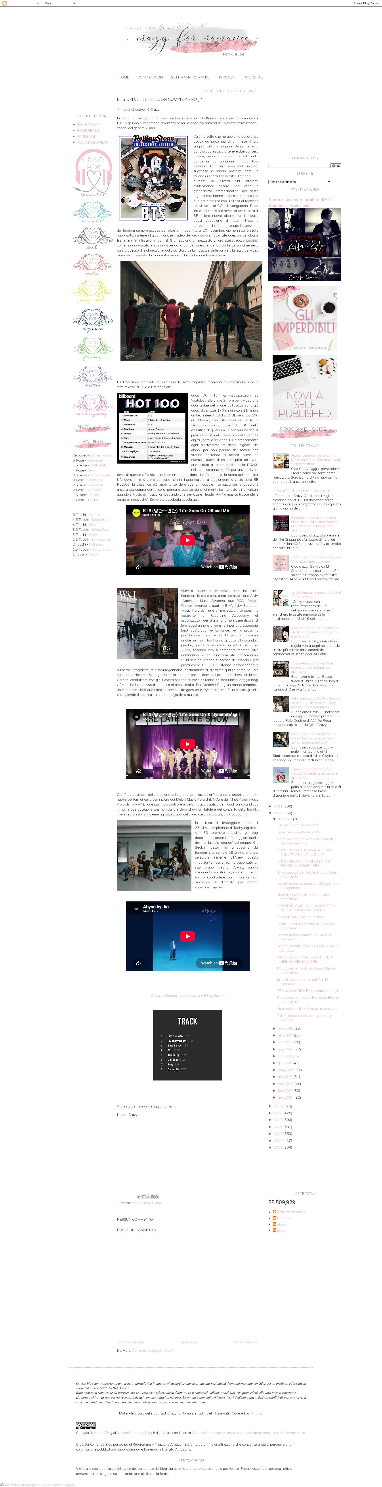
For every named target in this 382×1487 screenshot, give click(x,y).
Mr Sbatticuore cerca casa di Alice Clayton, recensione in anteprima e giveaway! (313, 737)
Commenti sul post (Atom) (152, 1350)
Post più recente (131, 1342)
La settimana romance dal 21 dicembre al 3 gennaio (308, 885)
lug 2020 (285, 1056)
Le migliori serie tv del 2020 (298, 832)
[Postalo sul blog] (144, 1197)
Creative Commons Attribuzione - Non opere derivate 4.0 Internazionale (248, 1432)
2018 (278, 1113)
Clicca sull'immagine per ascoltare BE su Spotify (188, 995)
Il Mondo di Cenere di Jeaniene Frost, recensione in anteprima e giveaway (315, 632)
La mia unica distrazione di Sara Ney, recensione (305, 926)
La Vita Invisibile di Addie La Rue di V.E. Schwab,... (307, 948)
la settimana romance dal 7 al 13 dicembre (303, 981)
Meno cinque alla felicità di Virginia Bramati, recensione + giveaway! (314, 773)
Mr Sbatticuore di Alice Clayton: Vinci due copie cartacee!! (315, 559)
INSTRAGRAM (89, 124)
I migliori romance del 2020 (298, 825)
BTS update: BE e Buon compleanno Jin (308, 990)
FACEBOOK (86, 136)
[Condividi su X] (148, 1197)
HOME (123, 77)
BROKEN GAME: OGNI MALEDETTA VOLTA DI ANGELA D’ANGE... (306, 907)
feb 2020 (286, 1090)
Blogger (256, 1413)
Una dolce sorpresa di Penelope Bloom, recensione (307, 999)
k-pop (156, 1203)
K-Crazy (145, 1203)
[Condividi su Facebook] (152, 1197)
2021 (278, 806)
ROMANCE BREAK (92, 142)
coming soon (150, 77)
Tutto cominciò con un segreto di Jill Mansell (304, 1017)
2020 (278, 813)
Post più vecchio (244, 1342)
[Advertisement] (187, 1156)
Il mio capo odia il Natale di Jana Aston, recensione (307, 874)
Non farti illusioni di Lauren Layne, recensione (303, 896)
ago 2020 (286, 1049)
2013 (278, 1147)
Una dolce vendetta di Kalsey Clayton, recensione (307, 970)
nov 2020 (286, 1028)
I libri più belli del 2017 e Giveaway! (302, 490)
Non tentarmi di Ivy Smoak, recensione (307, 1008)
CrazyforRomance (291, 1212)
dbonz (282, 1224)
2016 (278, 1126)
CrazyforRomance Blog (134, 1432)
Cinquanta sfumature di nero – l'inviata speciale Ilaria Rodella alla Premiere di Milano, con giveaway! (315, 524)
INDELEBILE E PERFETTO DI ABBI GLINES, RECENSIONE (305, 959)
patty (281, 1230)
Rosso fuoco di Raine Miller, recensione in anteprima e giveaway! (312, 667)
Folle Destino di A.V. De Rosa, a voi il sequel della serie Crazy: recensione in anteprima (315, 702)
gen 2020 (286, 1097)
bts (135, 1203)
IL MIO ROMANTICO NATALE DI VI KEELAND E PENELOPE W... (305, 852)
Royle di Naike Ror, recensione (301, 916)
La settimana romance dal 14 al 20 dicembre (304, 937)
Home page (188, 1342)
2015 (278, 1133)
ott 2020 (285, 1035)
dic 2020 (285, 819)
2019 (278, 1106)
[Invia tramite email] (140, 1197)
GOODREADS (88, 130)
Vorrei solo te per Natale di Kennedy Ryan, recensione (305, 841)
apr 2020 (286, 1076)
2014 (278, 1140)
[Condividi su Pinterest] (156, 1197)
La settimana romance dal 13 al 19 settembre (316, 594)
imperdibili (253, 77)
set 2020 (286, 1042)
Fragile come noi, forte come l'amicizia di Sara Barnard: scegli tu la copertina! (315, 459)
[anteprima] (305, 349)
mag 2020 (286, 1069)
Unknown (284, 1218)
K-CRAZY (226, 77)
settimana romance (190, 77)
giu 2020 (285, 1063)
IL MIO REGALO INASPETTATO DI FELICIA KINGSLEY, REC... (304, 863)
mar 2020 (286, 1083)
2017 (278, 1119)
